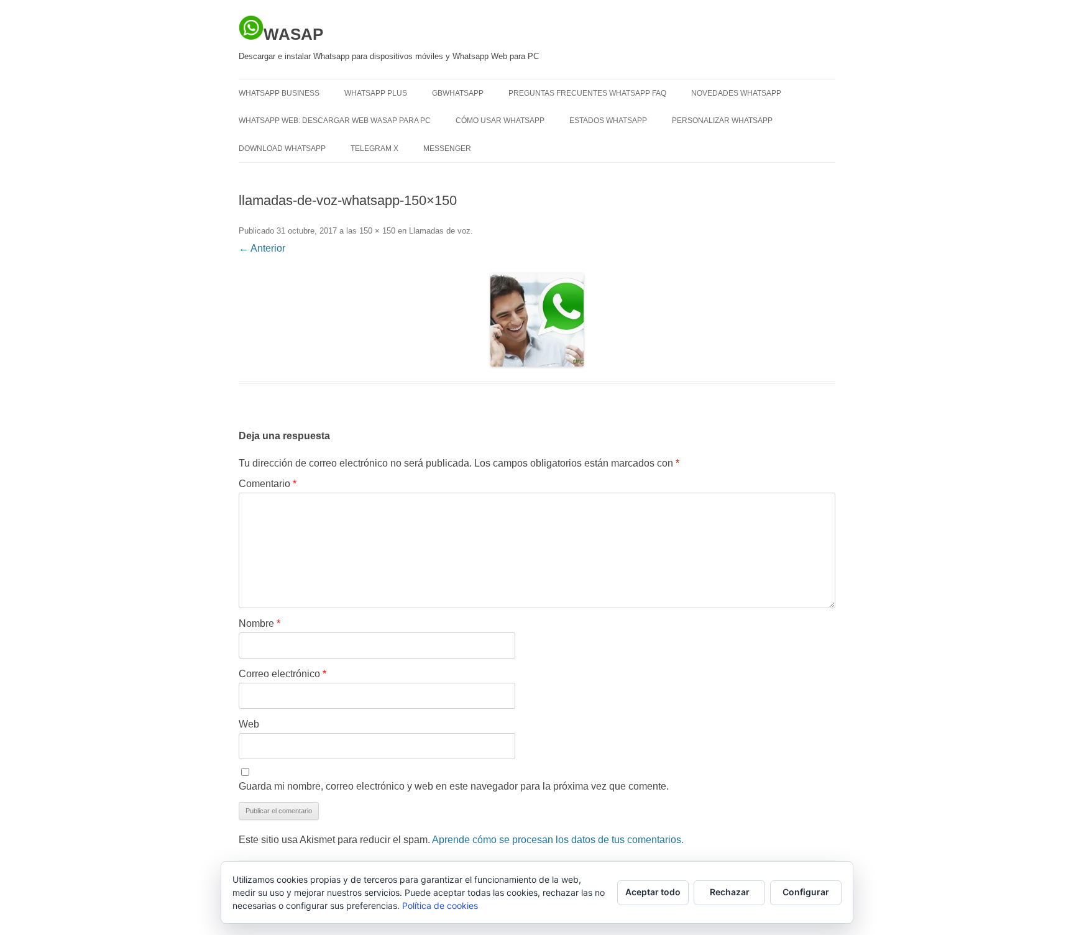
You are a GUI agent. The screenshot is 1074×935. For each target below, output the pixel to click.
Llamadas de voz (439, 230)
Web (249, 724)
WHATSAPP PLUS (375, 93)
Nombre (259, 623)
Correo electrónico (282, 673)
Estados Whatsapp (608, 120)
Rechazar (730, 892)
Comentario (267, 483)
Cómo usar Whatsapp (500, 120)
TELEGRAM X (374, 148)
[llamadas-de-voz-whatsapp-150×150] (537, 320)
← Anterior (262, 248)
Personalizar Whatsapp (722, 120)
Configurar (806, 892)
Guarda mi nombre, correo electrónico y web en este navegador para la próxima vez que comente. (454, 786)
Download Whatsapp (282, 148)
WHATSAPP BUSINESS (279, 93)
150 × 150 (377, 230)
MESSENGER (447, 148)
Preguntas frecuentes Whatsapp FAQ (587, 93)
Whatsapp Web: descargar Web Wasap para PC (335, 120)
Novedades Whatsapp (736, 93)
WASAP (293, 34)
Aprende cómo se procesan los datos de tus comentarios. (558, 839)
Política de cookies (440, 905)
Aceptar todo (653, 892)
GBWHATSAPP (458, 93)
